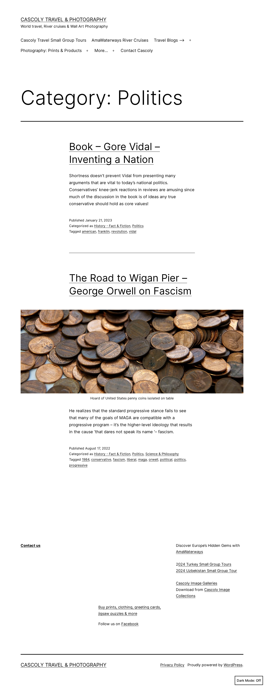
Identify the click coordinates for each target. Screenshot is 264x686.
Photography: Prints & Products (51, 50)
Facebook (130, 624)
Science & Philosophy (162, 454)
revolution (119, 231)
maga (142, 459)
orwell (153, 459)
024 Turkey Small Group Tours (204, 564)
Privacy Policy (172, 665)
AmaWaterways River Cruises (120, 40)
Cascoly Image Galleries (196, 583)
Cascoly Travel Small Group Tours (53, 40)
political (166, 459)
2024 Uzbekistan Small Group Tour (206, 570)
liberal (131, 459)
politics (180, 459)
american (89, 231)
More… (101, 50)
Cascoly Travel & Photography (63, 19)
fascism (119, 459)
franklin (104, 231)
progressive (78, 465)
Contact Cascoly (137, 50)
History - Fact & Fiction (112, 226)
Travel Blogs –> (169, 40)
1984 (85, 459)
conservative (101, 459)
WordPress (233, 665)
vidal (132, 231)
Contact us (30, 545)
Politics (138, 226)
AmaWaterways (189, 552)
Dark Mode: (246, 680)
